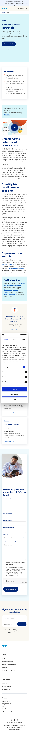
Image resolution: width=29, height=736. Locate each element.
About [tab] (24, 339)
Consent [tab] (5, 339)
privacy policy (9, 564)
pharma (15, 290)
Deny (14, 399)
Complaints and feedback (14, 729)
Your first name (7, 498)
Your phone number (7, 520)
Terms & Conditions (11, 727)
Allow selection (14, 394)
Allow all (14, 389)
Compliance (19, 727)
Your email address (7, 513)
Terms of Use (22, 725)
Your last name (6, 506)
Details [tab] (15, 339)
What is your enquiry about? (9, 542)
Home (3, 12)
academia (7, 292)
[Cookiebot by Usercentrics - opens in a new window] (20, 335)
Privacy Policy (7, 725)
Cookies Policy (15, 725)
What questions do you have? (10, 549)
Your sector (5, 534)
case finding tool (9, 294)
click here (7, 115)
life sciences (8, 290)
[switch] (25, 372)
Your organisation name (8, 527)
